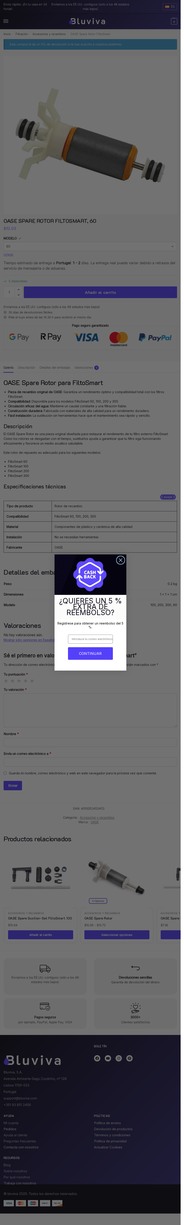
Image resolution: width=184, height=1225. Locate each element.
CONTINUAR (90, 653)
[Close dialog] (121, 560)
